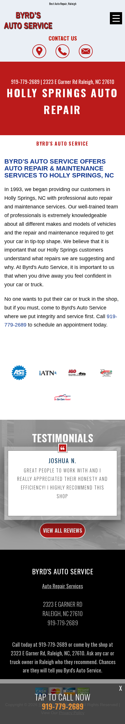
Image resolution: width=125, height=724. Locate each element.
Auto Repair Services (62, 586)
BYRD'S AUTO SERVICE (62, 143)
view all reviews (62, 530)
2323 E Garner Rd (60, 81)
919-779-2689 (25, 81)
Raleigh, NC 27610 (96, 81)
